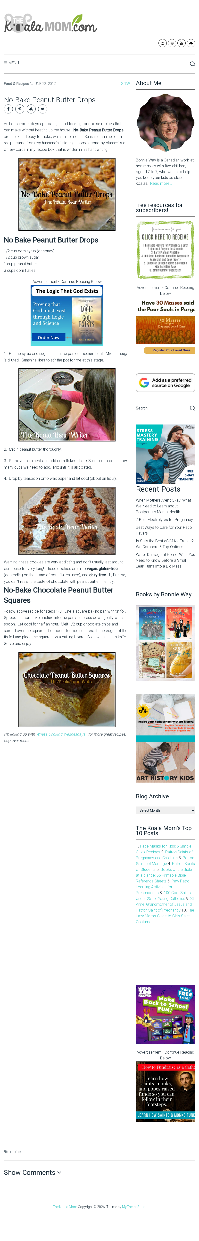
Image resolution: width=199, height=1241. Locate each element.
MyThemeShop (134, 1207)
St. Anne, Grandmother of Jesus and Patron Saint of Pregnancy (165, 904)
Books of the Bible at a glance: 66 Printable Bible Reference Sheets (164, 875)
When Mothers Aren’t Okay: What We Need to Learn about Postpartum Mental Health (163, 506)
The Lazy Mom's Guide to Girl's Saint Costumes (165, 916)
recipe (15, 1152)
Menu (13, 63)
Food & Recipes (16, 83)
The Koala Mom (65, 1207)
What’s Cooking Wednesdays (60, 734)
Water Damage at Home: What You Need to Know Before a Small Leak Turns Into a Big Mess (165, 560)
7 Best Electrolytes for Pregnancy (164, 519)
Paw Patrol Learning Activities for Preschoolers (163, 887)
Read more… (161, 183)
